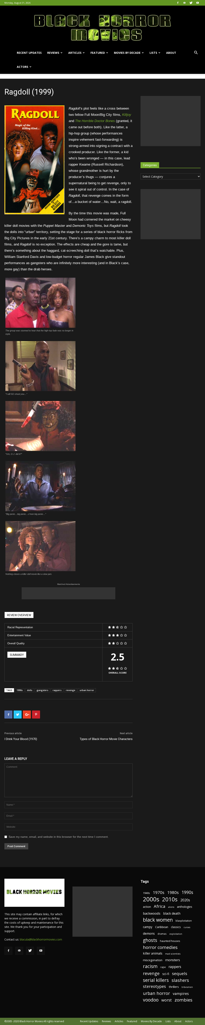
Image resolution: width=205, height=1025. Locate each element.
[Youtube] (198, 3)
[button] (196, 53)
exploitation (175, 933)
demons (149, 933)
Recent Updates (29, 53)
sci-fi (165, 974)
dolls (29, 690)
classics (176, 927)
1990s (20, 690)
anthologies (184, 907)
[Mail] (184, 3)
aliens (171, 907)
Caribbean (161, 927)
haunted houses (170, 941)
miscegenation (152, 960)
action (147, 907)
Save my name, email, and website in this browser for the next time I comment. (59, 836)
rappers (57, 690)
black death (171, 913)
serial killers (156, 980)
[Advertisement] (68, 593)
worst (166, 1000)
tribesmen (187, 986)
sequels (179, 973)
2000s (151, 899)
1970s (158, 892)
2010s (170, 899)
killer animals (152, 953)
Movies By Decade (127, 53)
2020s (185, 900)
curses (187, 927)
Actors (22, 67)
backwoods (151, 913)
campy (147, 927)
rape (163, 967)
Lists (153, 53)
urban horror (87, 690)
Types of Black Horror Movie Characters (106, 739)
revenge (70, 690)
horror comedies (160, 947)
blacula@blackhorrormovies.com (41, 939)
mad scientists (172, 953)
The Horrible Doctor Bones (95, 121)
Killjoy (126, 115)
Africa (159, 906)
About (171, 53)
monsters (172, 960)
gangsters (42, 690)
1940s (146, 893)
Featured (97, 53)
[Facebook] (178, 3)
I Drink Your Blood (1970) (20, 739)
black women (158, 920)
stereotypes (154, 986)
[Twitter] (191, 3)
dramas (162, 933)
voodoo (151, 1000)
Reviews (53, 53)
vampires (181, 993)
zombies (183, 1000)
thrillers (174, 987)
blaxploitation (184, 920)
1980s (173, 892)
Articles (74, 53)
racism (150, 966)
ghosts (150, 940)
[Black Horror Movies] (102, 26)
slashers (180, 980)
